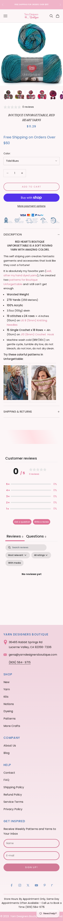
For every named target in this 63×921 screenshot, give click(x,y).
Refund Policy (13, 795)
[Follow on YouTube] (36, 885)
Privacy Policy (13, 809)
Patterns (10, 719)
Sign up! (31, 867)
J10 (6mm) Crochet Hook (37, 334)
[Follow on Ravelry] (52, 885)
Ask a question (22, 521)
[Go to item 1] (8, 95)
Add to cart (31, 186)
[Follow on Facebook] (11, 885)
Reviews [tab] (15, 536)
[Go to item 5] (53, 95)
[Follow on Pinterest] (44, 885)
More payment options (32, 206)
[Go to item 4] (42, 95)
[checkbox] (14, 563)
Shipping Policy (14, 787)
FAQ (6, 780)
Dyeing (8, 711)
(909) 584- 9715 (20, 662)
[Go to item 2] (19, 95)
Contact (9, 773)
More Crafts (12, 726)
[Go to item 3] (31, 95)
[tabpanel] (31, 578)
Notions (9, 704)
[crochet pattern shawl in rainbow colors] (16, 382)
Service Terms (13, 802)
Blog (6, 753)
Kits (6, 697)
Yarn (7, 689)
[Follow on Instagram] (20, 885)
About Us (10, 746)
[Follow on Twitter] (28, 885)
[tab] (36, 536)
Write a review (41, 521)
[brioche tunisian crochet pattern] (43, 382)
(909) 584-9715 (35, 907)
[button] (31, 484)
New (6, 682)
